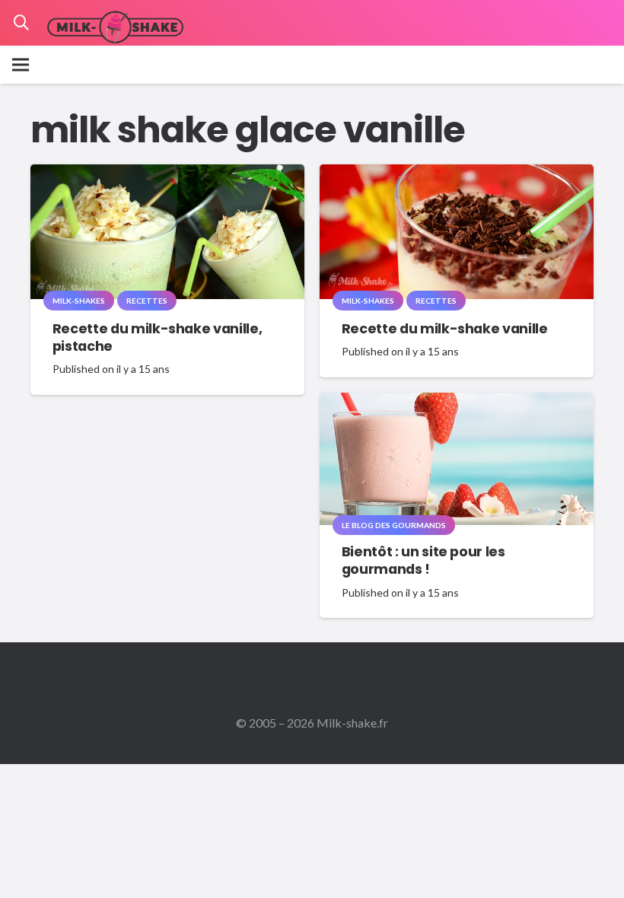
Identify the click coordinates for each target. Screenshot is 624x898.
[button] (21, 23)
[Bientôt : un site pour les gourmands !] (457, 403)
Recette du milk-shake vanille (445, 329)
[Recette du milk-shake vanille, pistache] (167, 174)
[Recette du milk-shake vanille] (457, 174)
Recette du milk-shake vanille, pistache (157, 337)
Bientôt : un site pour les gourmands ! (423, 560)
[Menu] (20, 65)
